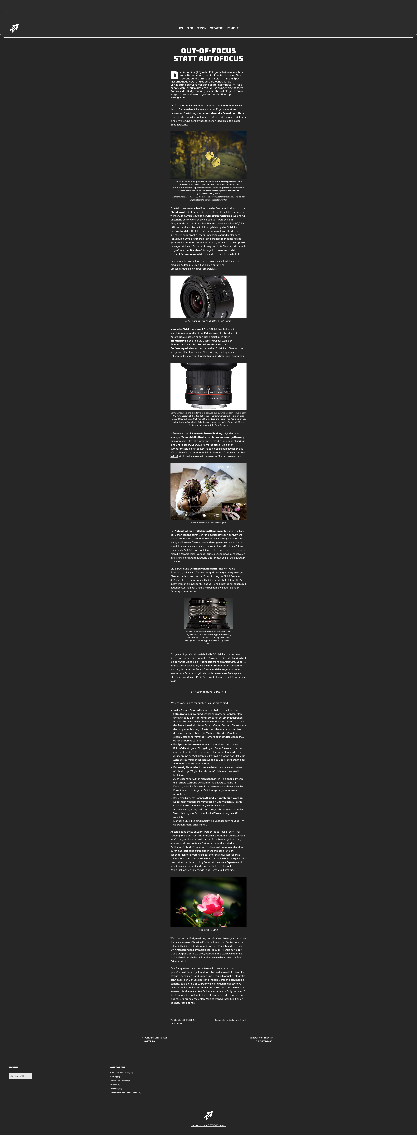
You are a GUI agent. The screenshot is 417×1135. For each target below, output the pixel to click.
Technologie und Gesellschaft (123, 1092)
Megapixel (217, 28)
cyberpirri (178, 1023)
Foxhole (232, 28)
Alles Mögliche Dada (119, 1072)
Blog (189, 28)
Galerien (114, 1088)
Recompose (223, 84)
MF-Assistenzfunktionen (184, 433)
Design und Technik (238, 1020)
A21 (181, 28)
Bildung (113, 1076)
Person (201, 28)
